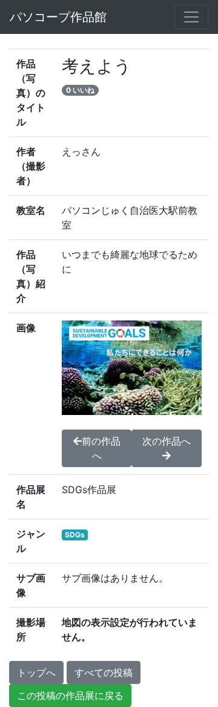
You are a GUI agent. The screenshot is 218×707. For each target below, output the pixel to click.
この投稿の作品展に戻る (70, 695)
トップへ (36, 672)
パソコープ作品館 (58, 17)
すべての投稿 (103, 672)
